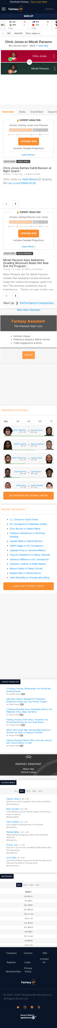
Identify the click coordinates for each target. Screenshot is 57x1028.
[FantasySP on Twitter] (18, 1007)
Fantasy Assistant (28, 321)
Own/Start (36, 111)
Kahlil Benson (30, 179)
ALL (6, 421)
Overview (8, 111)
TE (51, 421)
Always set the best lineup (28, 586)
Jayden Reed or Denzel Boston (26, 541)
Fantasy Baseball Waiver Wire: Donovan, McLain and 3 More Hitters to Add (29, 741)
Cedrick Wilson (13, 799)
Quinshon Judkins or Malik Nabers (28, 563)
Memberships (12, 971)
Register (11, 962)
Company (11, 953)
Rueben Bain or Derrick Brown (25, 573)
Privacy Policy (28, 970)
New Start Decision (28, 309)
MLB (28, 791)
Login (27, 962)
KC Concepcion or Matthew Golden (28, 524)
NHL (40, 791)
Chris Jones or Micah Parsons (34, 33)
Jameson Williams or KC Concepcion (29, 559)
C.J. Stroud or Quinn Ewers (24, 519)
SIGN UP (28, 355)
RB (29, 421)
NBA (34, 791)
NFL (3, 25)
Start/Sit (18, 33)
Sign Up (28, 16)
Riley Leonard (12, 809)
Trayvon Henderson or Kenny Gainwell (30, 554)
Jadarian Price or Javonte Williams (28, 550)
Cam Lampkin (12, 822)
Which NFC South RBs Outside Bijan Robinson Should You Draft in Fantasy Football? (28, 731)
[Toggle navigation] (4, 9)
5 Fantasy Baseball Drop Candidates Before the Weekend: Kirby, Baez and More (29, 710)
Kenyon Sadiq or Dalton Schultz (26, 568)
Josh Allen (11, 857)
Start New (43, 46)
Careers (28, 953)
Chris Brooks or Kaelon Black (25, 528)
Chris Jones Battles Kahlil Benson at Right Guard (27, 169)
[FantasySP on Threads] (39, 1007)
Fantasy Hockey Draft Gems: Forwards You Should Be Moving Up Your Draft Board (27, 721)
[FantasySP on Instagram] (25, 1007)
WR (40, 421)
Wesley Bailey (12, 832)
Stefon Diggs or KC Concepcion (26, 545)
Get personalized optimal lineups (28, 495)
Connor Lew (12, 845)
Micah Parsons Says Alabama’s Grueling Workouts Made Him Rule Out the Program (25, 263)
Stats (22, 111)
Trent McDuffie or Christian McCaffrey (30, 577)
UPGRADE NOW (28, 141)
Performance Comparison (37, 303)
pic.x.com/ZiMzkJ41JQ (22, 183)
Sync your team (39, 1)
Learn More (28, 154)
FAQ (45, 953)
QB (17, 421)
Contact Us (44, 960)
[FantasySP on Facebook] (32, 1007)
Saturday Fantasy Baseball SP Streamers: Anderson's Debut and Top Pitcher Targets (26, 700)
